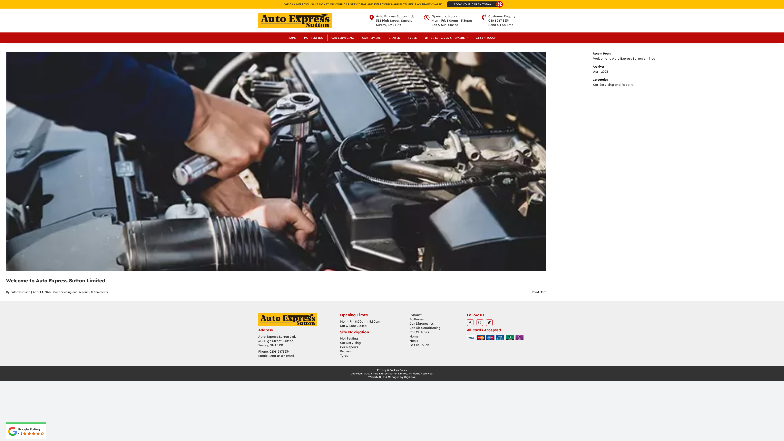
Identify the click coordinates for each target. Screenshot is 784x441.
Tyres (344, 355)
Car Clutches (419, 332)
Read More (539, 292)
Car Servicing (350, 343)
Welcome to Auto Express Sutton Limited (55, 280)
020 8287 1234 (499, 20)
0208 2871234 (280, 351)
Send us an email (281, 356)
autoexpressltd (20, 292)
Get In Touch (419, 345)
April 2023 (600, 72)
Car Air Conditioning (425, 328)
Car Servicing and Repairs (70, 292)
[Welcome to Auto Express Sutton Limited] (276, 161)
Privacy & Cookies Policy (392, 370)
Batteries (417, 319)
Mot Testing (349, 338)
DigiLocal (410, 377)
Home (414, 336)
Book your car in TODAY (472, 4)
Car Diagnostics (422, 323)
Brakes (345, 351)
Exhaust (416, 315)
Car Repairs (349, 347)
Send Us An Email (501, 25)
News (414, 341)
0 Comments (99, 292)
